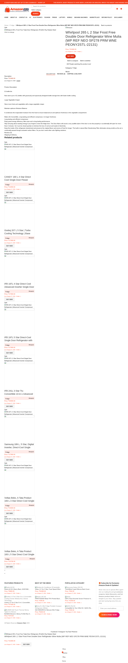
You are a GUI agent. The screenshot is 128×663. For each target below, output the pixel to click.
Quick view (12, 172)
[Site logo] (16, 9)
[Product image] (19, 159)
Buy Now (71, 56)
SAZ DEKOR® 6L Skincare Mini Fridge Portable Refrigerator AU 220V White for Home (47, 610)
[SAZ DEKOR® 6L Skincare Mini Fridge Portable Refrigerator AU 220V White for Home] (49, 607)
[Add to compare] (6, 172)
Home (6, 25)
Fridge (12, 25)
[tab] (50, 74)
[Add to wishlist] (17, 172)
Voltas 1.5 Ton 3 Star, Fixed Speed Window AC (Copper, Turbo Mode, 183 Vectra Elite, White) (48, 589)
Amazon (31, 184)
